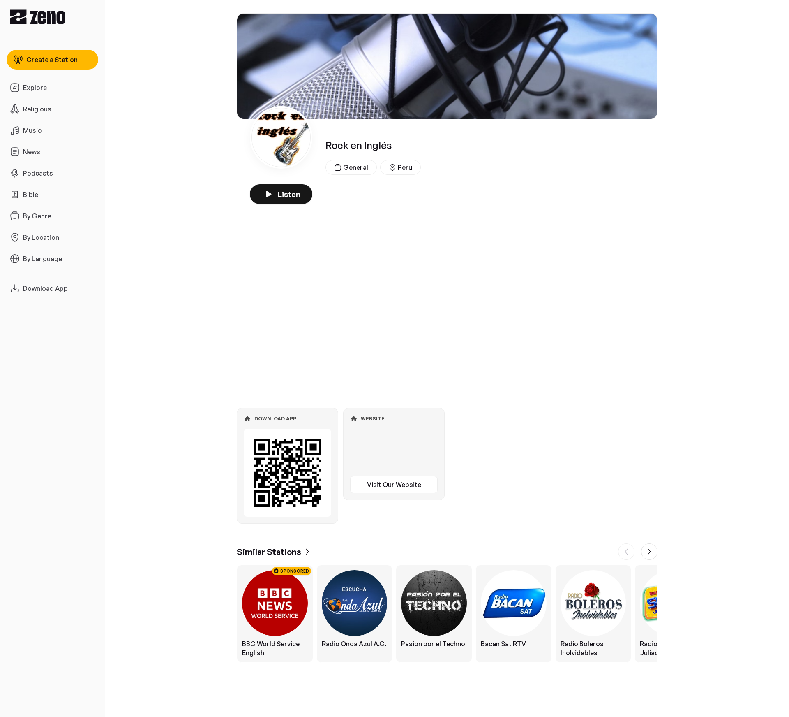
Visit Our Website (394, 484)
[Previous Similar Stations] (626, 551)
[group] (447, 614)
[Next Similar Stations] (649, 551)
